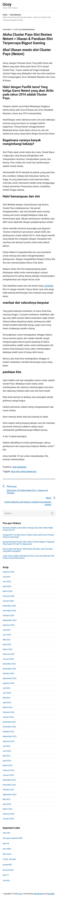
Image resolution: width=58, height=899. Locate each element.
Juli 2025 (6, 630)
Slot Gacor (7, 854)
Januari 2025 (8, 659)
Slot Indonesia (19, 467)
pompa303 (7, 865)
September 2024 (9, 678)
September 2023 (9, 736)
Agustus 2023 (8, 741)
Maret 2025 (7, 649)
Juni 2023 (7, 751)
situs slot (6, 833)
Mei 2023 (6, 756)
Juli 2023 (6, 746)
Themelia (50, 894)
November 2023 (9, 727)
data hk (6, 843)
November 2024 (9, 669)
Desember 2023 (9, 722)
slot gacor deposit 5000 (12, 838)
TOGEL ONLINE (9, 859)
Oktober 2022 (8, 789)
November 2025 (9, 610)
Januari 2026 (8, 601)
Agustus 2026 (8, 572)
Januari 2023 (8, 775)
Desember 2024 (9, 664)
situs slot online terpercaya (23, 471)
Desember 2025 (9, 606)
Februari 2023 (8, 770)
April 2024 (7, 702)
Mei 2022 (6, 799)
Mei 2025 (6, 640)
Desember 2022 (9, 780)
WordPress (38, 894)
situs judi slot (8, 870)
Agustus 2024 (8, 683)
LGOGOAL (49, 285)
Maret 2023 (7, 765)
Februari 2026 (8, 596)
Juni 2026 (7, 581)
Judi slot (6, 880)
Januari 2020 (8, 819)
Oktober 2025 (8, 615)
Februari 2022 (8, 814)
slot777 (6, 875)
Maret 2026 (7, 591)
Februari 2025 (8, 654)
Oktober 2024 (8, 673)
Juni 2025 (7, 635)
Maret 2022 (7, 809)
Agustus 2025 (8, 625)
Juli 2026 (6, 577)
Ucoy (20, 894)
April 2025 (7, 644)
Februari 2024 (8, 712)
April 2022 (7, 804)
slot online (7, 849)
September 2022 (9, 794)
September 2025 (9, 620)
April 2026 (7, 586)
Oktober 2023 (8, 731)
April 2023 (7, 761)
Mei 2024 (6, 698)
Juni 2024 (7, 693)
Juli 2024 (6, 688)
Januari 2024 (8, 717)
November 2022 (9, 785)
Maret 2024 (7, 707)
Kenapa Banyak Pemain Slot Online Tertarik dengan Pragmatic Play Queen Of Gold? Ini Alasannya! (29, 543)
